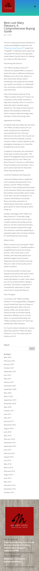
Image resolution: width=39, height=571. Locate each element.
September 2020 (10, 389)
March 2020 (8, 396)
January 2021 (9, 382)
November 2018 (10, 403)
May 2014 (7, 464)
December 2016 (10, 425)
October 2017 (9, 411)
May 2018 (7, 407)
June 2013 (7, 478)
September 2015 (10, 446)
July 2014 (7, 460)
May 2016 (7, 435)
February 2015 (9, 453)
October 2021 (9, 368)
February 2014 (9, 471)
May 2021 (7, 378)
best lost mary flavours (14, 48)
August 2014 (8, 457)
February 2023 (9, 361)
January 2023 (9, 364)
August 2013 (8, 475)
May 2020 (7, 393)
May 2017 (7, 418)
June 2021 (7, 375)
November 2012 (10, 489)
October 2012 (9, 492)
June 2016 (7, 432)
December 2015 (10, 442)
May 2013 (7, 482)
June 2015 (7, 450)
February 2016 (9, 439)
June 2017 (7, 414)
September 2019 (10, 400)
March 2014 (8, 467)
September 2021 (10, 371)
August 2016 (8, 428)
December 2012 (10, 485)
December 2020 (10, 386)
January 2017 (9, 421)
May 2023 (7, 357)
